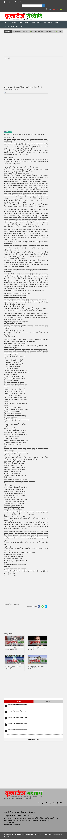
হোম (9, 22)
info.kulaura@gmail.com (13, 825)
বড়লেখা (50, 22)
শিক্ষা (22, 26)
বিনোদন (33, 22)
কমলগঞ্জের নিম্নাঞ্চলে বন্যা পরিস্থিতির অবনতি (17, 704)
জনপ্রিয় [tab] (48, 701)
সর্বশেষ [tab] (19, 701)
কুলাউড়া (20, 22)
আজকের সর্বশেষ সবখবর (33, 739)
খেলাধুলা (39, 22)
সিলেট (56, 22)
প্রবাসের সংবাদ (14, 26)
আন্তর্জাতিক (26, 22)
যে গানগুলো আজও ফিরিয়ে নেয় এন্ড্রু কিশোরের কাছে (35, 31)
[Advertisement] (33, 44)
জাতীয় (14, 22)
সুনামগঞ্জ (7, 26)
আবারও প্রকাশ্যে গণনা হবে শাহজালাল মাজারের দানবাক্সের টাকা (14, 648)
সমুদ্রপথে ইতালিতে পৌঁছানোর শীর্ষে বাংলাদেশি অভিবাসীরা (36, 667)
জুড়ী (45, 22)
